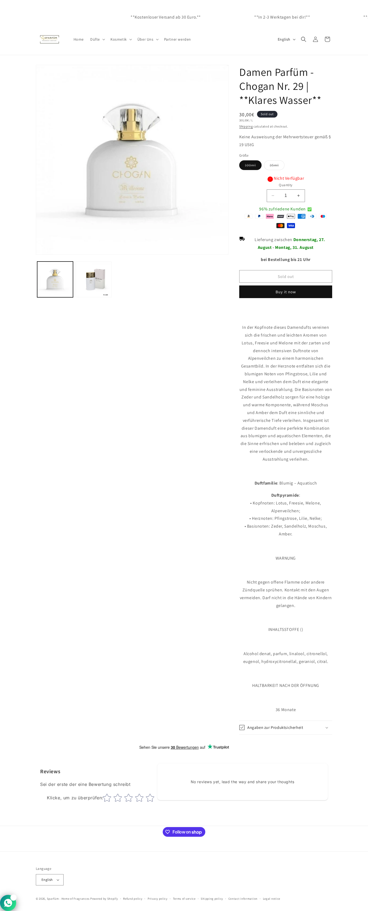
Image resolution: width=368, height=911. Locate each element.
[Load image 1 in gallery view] (55, 279)
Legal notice (271, 899)
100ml (253, 166)
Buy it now (286, 291)
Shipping (246, 126)
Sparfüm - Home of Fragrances (68, 899)
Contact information (243, 899)
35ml (277, 166)
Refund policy (132, 899)
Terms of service (184, 899)
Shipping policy (212, 899)
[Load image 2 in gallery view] (94, 279)
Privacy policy (158, 899)
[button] (97, 39)
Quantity (285, 185)
